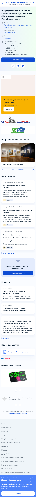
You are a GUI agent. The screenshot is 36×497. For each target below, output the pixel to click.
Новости (4, 431)
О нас (3, 435)
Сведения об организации (10, 442)
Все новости (5, 338)
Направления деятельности (11, 439)
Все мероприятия (7, 253)
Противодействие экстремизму (12, 461)
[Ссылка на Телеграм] (18, 66)
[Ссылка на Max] (23, 66)
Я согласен (18, 493)
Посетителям (6, 424)
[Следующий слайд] (34, 170)
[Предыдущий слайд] (16, 390)
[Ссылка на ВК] (13, 66)
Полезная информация (9, 465)
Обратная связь (7, 469)
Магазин (4, 450)
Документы (5, 454)
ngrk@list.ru (8, 38)
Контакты (4, 446)
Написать (9, 109)
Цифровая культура (15, 480)
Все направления (18, 170)
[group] (18, 378)
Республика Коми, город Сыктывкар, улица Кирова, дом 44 (18, 26)
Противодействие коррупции (18, 413)
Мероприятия (6, 427)
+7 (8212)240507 (9, 32)
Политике (4, 488)
